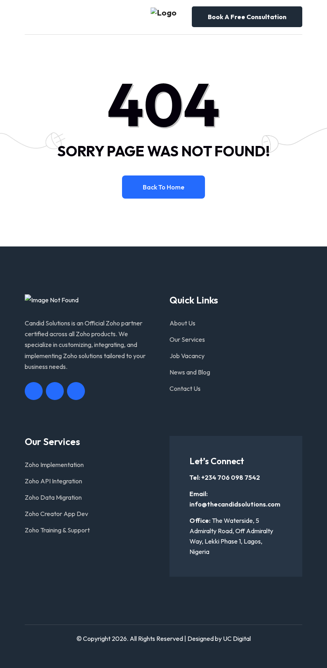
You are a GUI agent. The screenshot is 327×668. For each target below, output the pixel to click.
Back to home (163, 187)
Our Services (187, 339)
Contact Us (185, 388)
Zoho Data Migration (53, 497)
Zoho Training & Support (57, 530)
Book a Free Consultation (247, 17)
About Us (182, 323)
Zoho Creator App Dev (56, 514)
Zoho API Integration (53, 481)
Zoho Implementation (54, 465)
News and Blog (189, 372)
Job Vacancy (187, 356)
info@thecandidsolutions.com (234, 504)
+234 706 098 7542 (230, 477)
